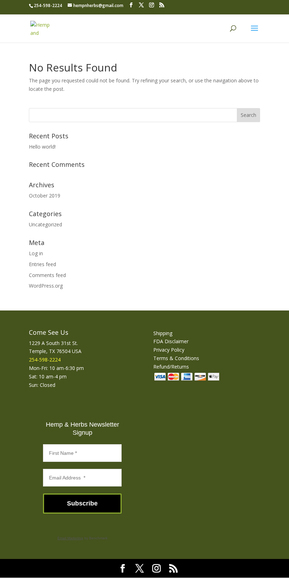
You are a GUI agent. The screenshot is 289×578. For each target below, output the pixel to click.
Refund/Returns (171, 366)
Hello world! (42, 146)
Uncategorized (45, 224)
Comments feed (47, 275)
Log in (36, 253)
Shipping (162, 333)
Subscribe (82, 503)
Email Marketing (70, 538)
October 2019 (44, 195)
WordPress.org (46, 285)
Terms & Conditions (176, 358)
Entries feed (42, 264)
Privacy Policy (168, 349)
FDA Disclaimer (171, 341)
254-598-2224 (48, 5)
